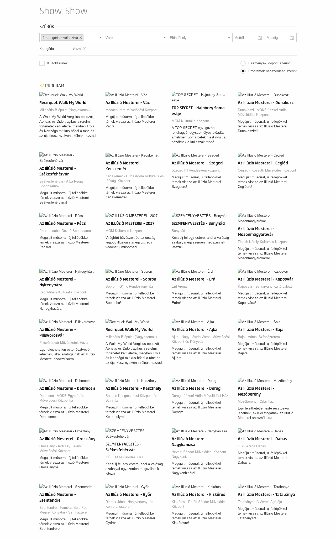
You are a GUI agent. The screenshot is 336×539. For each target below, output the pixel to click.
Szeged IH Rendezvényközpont (196, 170)
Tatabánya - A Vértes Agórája (260, 502)
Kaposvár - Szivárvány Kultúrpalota (265, 286)
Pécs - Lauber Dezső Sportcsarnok (66, 231)
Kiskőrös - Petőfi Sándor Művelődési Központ (199, 504)
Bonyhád (178, 231)
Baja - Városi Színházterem (259, 337)
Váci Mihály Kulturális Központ (62, 292)
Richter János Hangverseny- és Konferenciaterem (129, 504)
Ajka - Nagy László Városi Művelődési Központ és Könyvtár (201, 339)
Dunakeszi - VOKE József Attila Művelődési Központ (262, 112)
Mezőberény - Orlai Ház (256, 401)
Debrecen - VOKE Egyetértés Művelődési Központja (61, 398)
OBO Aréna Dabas (252, 446)
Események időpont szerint (269, 63)
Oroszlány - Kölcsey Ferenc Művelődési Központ (60, 448)
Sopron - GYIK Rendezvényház (129, 286)
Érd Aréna (179, 286)
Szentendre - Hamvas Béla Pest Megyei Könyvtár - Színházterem (64, 510)
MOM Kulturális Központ (190, 121)
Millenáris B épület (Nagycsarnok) (65, 110)
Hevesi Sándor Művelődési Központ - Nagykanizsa (200, 454)
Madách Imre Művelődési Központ (132, 110)
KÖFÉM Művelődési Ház (124, 457)
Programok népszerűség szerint (272, 71)
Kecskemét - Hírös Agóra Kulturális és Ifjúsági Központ (135, 178)
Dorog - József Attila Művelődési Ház (200, 396)
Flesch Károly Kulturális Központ (263, 242)
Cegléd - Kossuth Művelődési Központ (267, 170)
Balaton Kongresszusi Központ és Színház (131, 398)
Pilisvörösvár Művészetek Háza (63, 343)
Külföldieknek (57, 63)
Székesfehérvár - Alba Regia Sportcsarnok (61, 183)
